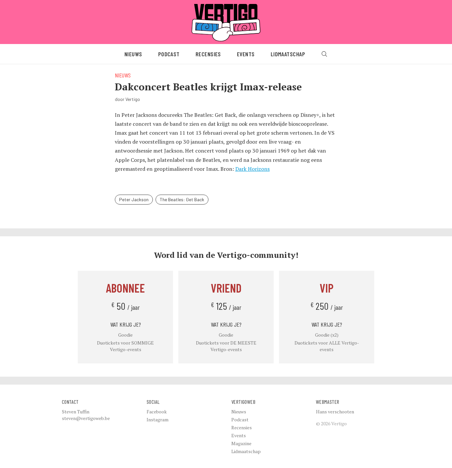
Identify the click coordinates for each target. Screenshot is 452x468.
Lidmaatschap (288, 54)
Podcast (169, 54)
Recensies (208, 54)
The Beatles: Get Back (182, 199)
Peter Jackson (134, 199)
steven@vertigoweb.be (86, 418)
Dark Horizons (252, 168)
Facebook (157, 411)
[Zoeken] (324, 54)
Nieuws (133, 54)
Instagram (157, 419)
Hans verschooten (335, 411)
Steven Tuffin (75, 411)
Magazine (241, 443)
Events (246, 54)
